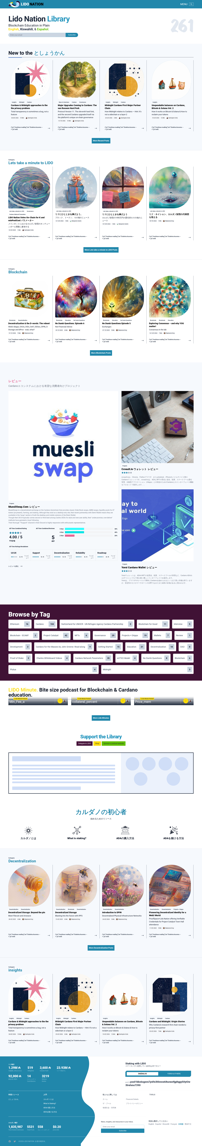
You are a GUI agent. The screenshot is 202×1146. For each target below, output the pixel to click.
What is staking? (49, 1100)
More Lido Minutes (101, 718)
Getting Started (105, 647)
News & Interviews (64, 102)
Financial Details (132, 1096)
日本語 (180, 1121)
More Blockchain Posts (101, 353)
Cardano (29, 102)
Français (174, 1121)
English (151, 1121)
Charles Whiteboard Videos (49, 658)
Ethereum (14, 624)
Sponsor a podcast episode (114, 743)
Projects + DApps (130, 635)
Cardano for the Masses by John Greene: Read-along (60, 647)
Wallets (157, 635)
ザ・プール (107, 1100)
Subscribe (72, 35)
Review (179, 635)
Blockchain (12, 320)
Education (68, 320)
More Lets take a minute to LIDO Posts (101, 250)
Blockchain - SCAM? (19, 635)
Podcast (21, 698)
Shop (97, 743)
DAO (182, 647)
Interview (178, 624)
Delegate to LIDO (84, 743)
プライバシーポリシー (134, 1100)
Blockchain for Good (148, 624)
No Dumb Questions (79, 320)
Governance (82, 102)
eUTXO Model (123, 658)
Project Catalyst (51, 635)
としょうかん (13, 1096)
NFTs (77, 635)
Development (16, 647)
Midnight (21, 102)
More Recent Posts (101, 141)
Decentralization (22, 320)
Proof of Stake (17, 658)
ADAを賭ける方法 (50, 1109)
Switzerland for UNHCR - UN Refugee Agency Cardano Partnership (92, 624)
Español (158, 1121)
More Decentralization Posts (101, 944)
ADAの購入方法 (49, 1104)
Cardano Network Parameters (17, 214)
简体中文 (188, 1121)
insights (14, 102)
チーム (105, 1096)
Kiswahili (166, 1121)
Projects (11, 503)
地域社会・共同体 (109, 1104)
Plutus (13, 669)
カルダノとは (48, 1096)
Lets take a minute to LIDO (16, 211)
